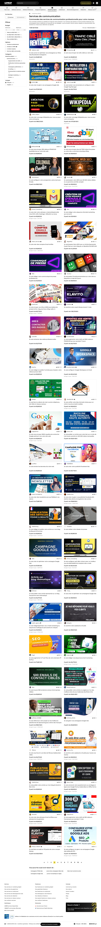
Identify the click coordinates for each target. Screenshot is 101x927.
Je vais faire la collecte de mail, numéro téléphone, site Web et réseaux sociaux (44, 403)
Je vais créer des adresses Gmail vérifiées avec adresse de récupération (43, 818)
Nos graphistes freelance (41, 889)
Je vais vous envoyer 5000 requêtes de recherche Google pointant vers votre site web (44, 435)
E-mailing (10, 69)
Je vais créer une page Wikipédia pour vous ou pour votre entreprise (45, 118)
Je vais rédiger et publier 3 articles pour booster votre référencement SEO (45, 371)
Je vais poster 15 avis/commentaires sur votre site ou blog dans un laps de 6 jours (80, 277)
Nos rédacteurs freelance (41, 895)
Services (11, 17)
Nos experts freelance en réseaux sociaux (45, 898)
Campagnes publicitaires (14, 66)
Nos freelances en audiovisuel (42, 891)
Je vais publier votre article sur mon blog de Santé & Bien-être (45, 786)
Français (10, 82)
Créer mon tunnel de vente (74, 871)
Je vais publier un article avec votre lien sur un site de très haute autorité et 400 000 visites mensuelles (80, 435)
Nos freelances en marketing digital (44, 886)
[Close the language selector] (59, 924)
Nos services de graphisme (11, 889)
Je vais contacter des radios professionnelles (42, 339)
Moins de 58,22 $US (13, 32)
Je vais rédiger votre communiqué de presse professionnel (42, 277)
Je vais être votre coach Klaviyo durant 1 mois (77, 307)
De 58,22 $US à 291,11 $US (14, 34)
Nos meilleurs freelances (41, 900)
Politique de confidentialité (35, 923)
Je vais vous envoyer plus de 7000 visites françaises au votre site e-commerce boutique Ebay (79, 150)
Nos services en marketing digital (12, 886)
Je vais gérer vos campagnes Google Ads (76, 720)
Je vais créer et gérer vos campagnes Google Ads (44, 85)
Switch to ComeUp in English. (50, 924)
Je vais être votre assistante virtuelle (75, 625)
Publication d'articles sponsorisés (16, 63)
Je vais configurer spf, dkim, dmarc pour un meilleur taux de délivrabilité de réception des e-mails (80, 562)
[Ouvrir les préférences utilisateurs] (100, 3)
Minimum (7, 27)
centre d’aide (70, 909)
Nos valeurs (69, 889)
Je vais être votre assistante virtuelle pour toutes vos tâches (80, 754)
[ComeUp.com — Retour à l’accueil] (8, 3)
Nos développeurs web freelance (43, 893)
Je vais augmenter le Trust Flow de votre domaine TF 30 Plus (45, 658)
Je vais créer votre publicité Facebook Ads (76, 466)
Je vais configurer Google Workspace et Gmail (78, 370)
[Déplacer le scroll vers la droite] (96, 9)
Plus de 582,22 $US (12, 39)
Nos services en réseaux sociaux (12, 898)
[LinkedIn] (90, 924)
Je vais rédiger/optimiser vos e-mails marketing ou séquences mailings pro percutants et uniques (44, 626)
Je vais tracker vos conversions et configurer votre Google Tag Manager (79, 86)
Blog (67, 895)
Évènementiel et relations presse (16, 71)
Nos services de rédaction (10, 895)
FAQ (67, 898)
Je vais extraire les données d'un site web (41, 466)
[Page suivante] (81, 862)
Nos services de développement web (13, 893)
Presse (67, 893)
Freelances (21, 17)
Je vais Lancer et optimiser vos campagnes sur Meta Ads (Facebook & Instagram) (45, 53)
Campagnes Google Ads (37, 873)
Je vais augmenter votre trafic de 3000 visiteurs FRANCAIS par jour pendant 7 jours (78, 340)
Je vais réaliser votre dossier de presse (75, 529)
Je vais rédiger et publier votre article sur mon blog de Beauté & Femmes (44, 530)
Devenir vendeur (70, 891)
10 (78, 862)
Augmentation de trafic (14, 60)
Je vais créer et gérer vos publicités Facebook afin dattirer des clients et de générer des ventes (79, 498)
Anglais (10, 84)
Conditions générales (22, 923)
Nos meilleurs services (10, 900)
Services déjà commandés (13, 51)
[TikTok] (96, 924)
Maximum (18, 27)
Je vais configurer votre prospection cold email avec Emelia (45, 181)
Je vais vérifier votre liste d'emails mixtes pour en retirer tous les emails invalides (79, 403)
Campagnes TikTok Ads (37, 871)
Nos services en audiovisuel (11, 891)
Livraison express (11, 48)
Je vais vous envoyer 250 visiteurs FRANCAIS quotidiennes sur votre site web (42, 150)
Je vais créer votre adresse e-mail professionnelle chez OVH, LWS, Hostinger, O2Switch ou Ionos (44, 213)
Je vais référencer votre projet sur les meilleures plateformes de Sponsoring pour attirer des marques (45, 721)
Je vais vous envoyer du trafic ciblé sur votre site (78, 53)
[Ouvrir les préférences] (93, 3)
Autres (10, 77)
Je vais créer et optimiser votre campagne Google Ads (44, 562)
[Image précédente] (31, 39)
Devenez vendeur (85, 3)
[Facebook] (93, 924)
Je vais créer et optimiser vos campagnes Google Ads (80, 593)
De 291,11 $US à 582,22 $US (14, 36)
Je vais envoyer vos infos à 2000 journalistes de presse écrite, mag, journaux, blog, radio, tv (43, 308)
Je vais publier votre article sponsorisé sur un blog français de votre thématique (44, 594)
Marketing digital (36, 13)
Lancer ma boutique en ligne (54, 873)
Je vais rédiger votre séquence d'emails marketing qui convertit (79, 213)
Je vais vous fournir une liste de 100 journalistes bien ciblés (45, 754)
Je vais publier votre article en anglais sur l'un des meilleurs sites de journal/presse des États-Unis (79, 691)
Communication (11, 58)
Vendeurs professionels (13, 44)
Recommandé (91, 27)
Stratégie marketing (13, 75)
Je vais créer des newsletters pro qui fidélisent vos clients (44, 498)
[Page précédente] (44, 862)
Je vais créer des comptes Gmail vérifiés (41, 244)
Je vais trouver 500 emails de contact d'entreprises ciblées (44, 691)
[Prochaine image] (60, 39)
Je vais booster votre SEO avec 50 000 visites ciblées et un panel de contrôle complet (80, 181)
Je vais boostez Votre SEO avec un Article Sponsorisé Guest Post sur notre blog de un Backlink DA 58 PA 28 (80, 245)
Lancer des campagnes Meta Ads (54, 871)
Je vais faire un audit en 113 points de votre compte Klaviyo (44, 850)
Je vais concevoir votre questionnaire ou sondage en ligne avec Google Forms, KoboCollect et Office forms (80, 786)
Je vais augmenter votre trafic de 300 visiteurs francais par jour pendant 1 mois (78, 818)
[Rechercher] (37, 3)
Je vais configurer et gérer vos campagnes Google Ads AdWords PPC (79, 850)
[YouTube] (92, 924)
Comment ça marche (71, 886)
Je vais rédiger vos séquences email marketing (78, 658)
